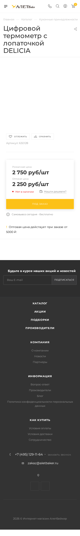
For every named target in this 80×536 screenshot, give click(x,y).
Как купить (40, 420)
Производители (39, 328)
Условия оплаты (40, 428)
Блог (40, 396)
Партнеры (40, 362)
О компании (40, 350)
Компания (39, 342)
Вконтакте (34, 486)
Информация (40, 376)
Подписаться (64, 279)
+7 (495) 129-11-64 (29, 454)
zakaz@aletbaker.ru (43, 463)
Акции (40, 311)
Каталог (40, 303)
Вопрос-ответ (40, 384)
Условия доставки (40, 434)
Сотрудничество (40, 439)
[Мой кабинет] (65, 6)
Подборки (40, 319)
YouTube (45, 486)
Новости (40, 356)
